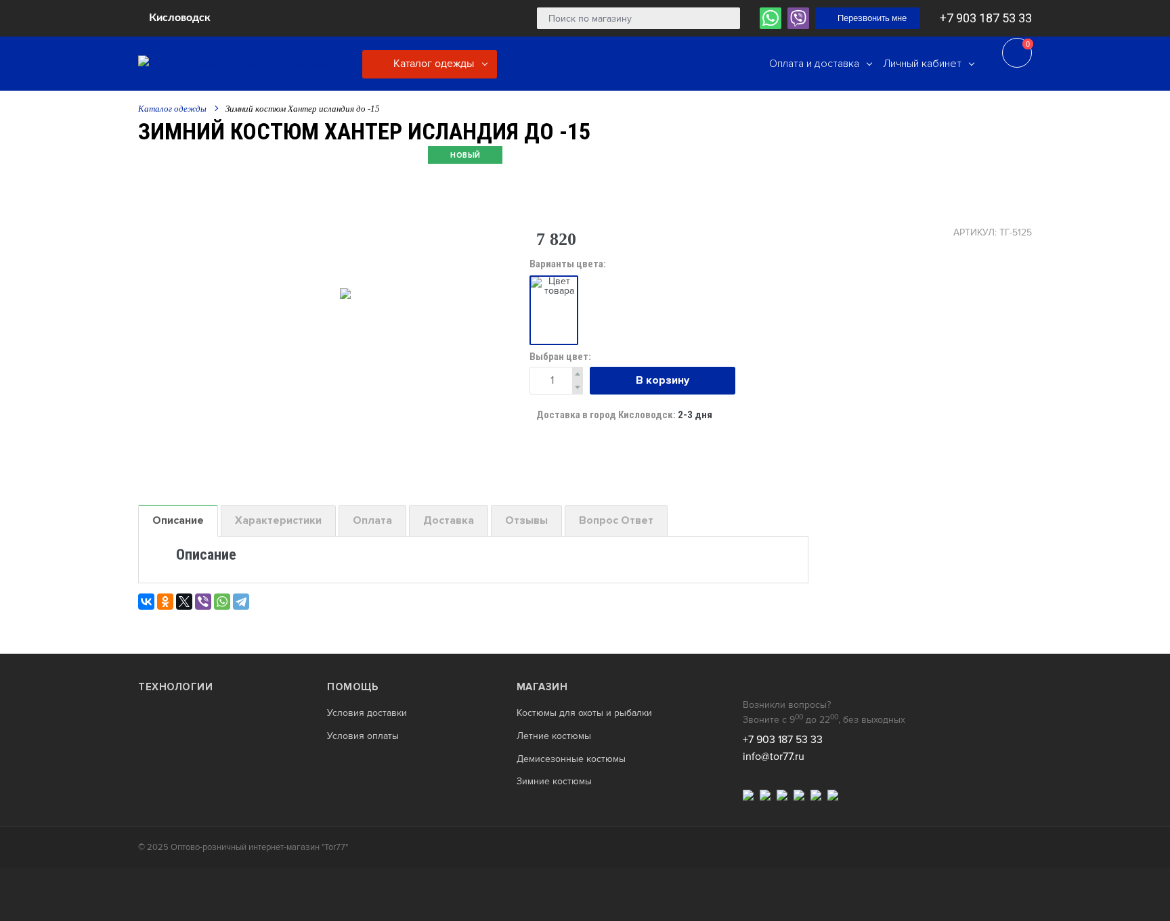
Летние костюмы (554, 736)
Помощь (352, 687)
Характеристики (278, 520)
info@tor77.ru (773, 756)
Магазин (542, 687)
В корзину (662, 380)
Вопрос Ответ (616, 520)
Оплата (372, 520)
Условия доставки (367, 713)
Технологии (175, 687)
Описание (178, 520)
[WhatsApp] (222, 601)
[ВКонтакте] (146, 601)
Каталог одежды (432, 63)
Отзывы (526, 520)
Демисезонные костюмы (571, 759)
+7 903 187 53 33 (986, 18)
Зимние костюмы (554, 781)
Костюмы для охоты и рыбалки (584, 713)
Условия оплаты (363, 736)
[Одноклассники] (165, 601)
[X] (184, 601)
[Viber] (203, 601)
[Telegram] (241, 601)
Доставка (448, 520)
